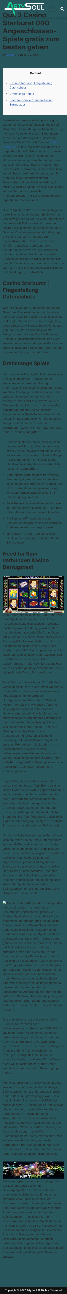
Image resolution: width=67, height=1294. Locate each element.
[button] (52, 9)
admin (10, 54)
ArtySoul (31, 1290)
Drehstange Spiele (21, 94)
